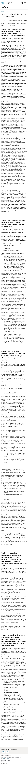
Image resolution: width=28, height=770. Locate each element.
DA (3, 752)
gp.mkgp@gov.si (6, 758)
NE (7, 752)
